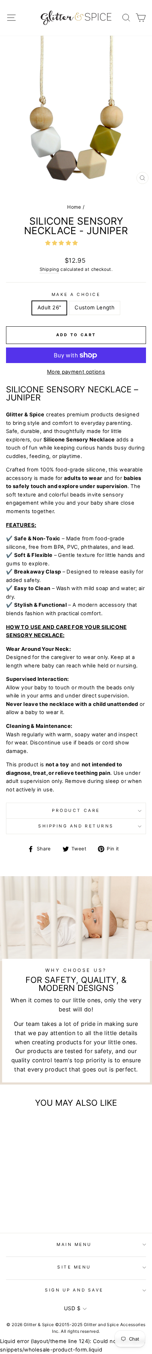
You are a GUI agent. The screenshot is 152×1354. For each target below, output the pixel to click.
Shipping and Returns (76, 826)
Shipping (49, 269)
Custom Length (95, 307)
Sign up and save (74, 1290)
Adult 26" (49, 307)
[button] (62, 243)
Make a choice (76, 294)
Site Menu (74, 1267)
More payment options (76, 372)
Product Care (76, 810)
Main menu (74, 1244)
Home (74, 207)
